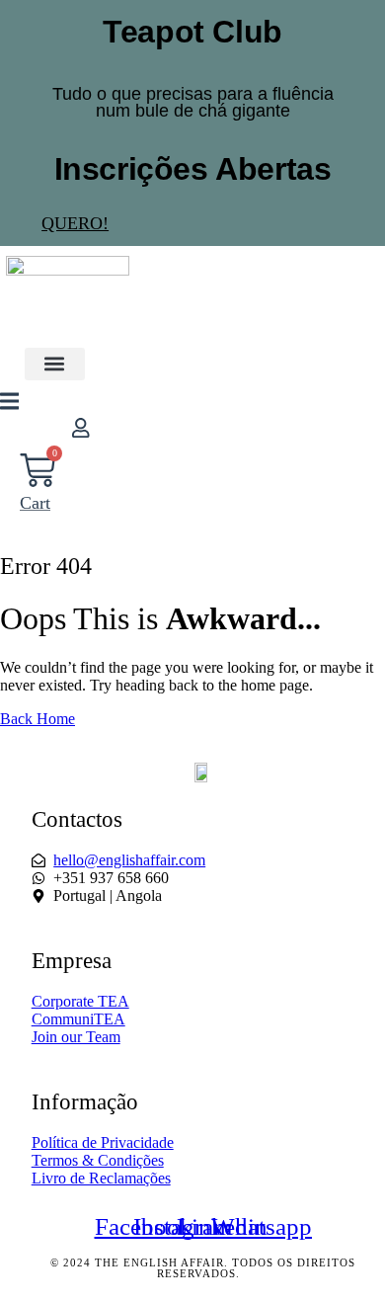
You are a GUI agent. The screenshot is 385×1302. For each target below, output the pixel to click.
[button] (55, 364)
